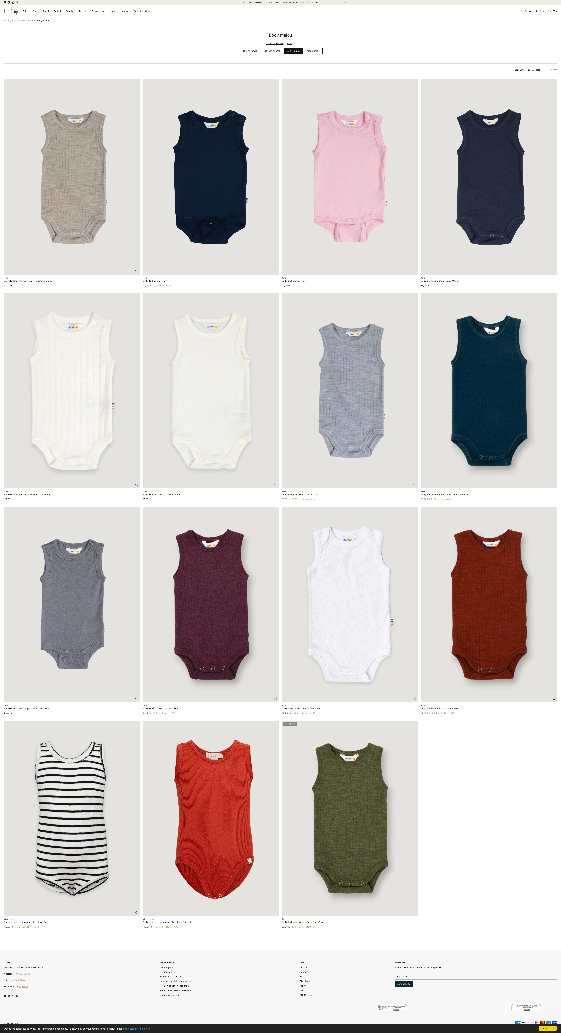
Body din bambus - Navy (155, 281)
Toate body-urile (275, 43)
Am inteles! (548, 1028)
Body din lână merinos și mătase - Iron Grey (26, 708)
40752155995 (23, 973)
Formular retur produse (172, 976)
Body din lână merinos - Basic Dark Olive (303, 922)
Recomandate (533, 70)
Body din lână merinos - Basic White (161, 494)
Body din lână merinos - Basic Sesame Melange (28, 281)
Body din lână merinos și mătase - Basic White (27, 494)
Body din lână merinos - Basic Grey (300, 494)
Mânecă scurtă (272, 50)
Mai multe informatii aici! (136, 1028)
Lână (289, 43)
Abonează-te (403, 984)
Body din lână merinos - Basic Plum (161, 708)
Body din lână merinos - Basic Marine (440, 281)
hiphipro (23, 986)
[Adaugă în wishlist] (136, 271)
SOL (302, 990)
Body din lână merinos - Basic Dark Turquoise (444, 494)
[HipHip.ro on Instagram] (13, 2)
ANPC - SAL (306, 995)
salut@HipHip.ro (18, 980)
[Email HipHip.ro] (5, 2)
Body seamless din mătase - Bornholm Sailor (27, 922)
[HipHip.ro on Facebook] (9, 2)
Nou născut (313, 50)
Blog (302, 976)
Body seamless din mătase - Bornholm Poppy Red (168, 922)
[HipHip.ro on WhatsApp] (17, 2)
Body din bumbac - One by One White (301, 708)
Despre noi (305, 967)
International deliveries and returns (178, 981)
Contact (304, 972)
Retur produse (167, 972)
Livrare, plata (166, 967)
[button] (26, 11)
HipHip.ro (14, 1023)
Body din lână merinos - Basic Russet (440, 708)
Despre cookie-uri (169, 995)
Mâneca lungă (249, 50)
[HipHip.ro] (11, 11)
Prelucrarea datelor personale (175, 990)
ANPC (303, 985)
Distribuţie (305, 981)
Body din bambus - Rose (294, 281)
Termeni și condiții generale (174, 985)
